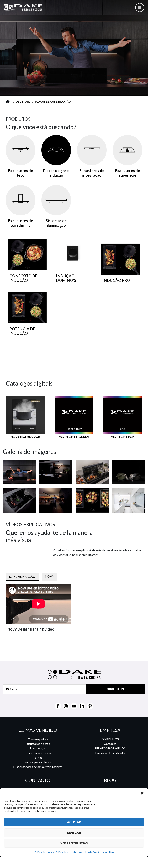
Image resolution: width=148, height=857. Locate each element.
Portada (9, 101)
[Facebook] (58, 706)
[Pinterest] (90, 706)
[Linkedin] (82, 706)
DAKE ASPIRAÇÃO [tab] (22, 576)
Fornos (37, 757)
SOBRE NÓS (110, 739)
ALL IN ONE (23, 101)
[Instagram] (66, 706)
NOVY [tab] (49, 576)
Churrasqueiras (38, 739)
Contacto (110, 743)
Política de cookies (44, 852)
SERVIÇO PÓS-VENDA (110, 748)
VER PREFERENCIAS (74, 843)
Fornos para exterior (37, 762)
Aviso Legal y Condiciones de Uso (96, 852)
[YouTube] (74, 706)
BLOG (110, 780)
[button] (142, 793)
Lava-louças (38, 748)
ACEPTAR (74, 822)
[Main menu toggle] (139, 7)
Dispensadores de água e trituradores (37, 766)
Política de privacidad (66, 852)
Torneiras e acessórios (37, 753)
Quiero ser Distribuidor (110, 753)
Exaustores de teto (37, 743)
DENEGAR (74, 833)
